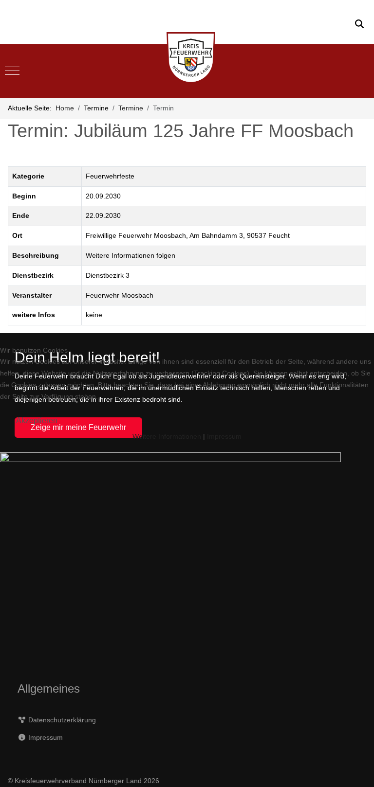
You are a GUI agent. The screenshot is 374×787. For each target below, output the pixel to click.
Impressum (224, 436)
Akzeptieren (36, 420)
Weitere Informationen (166, 436)
